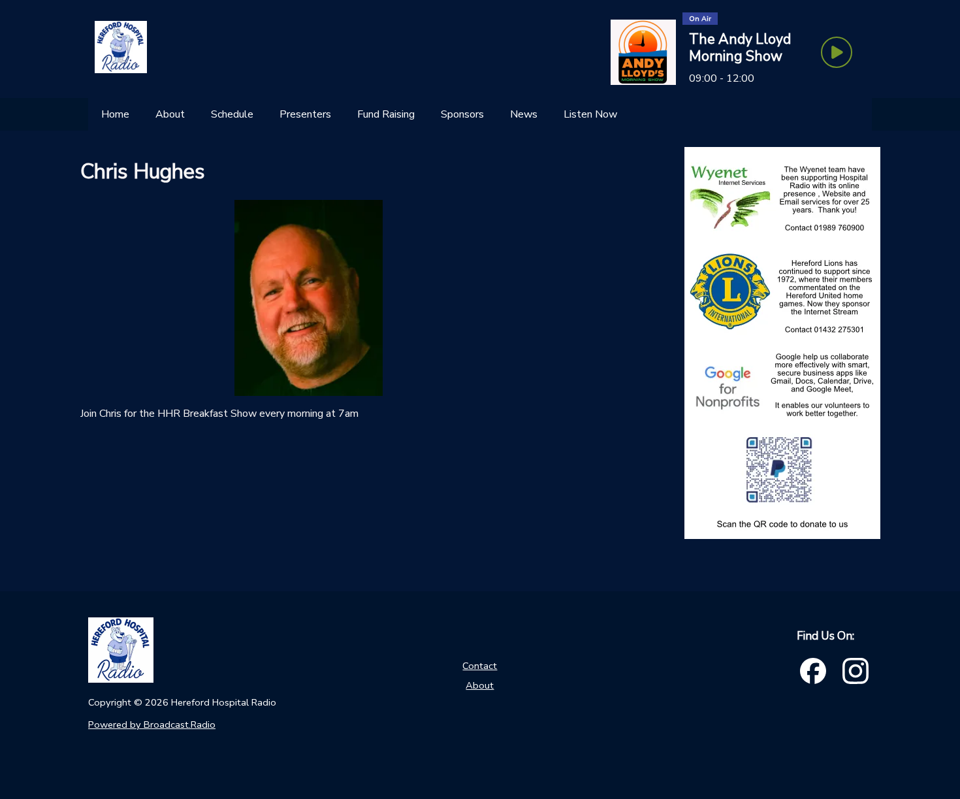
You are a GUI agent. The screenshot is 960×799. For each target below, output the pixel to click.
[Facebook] (813, 671)
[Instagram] (855, 671)
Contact (479, 665)
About (480, 685)
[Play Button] (836, 52)
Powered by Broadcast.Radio (152, 724)
